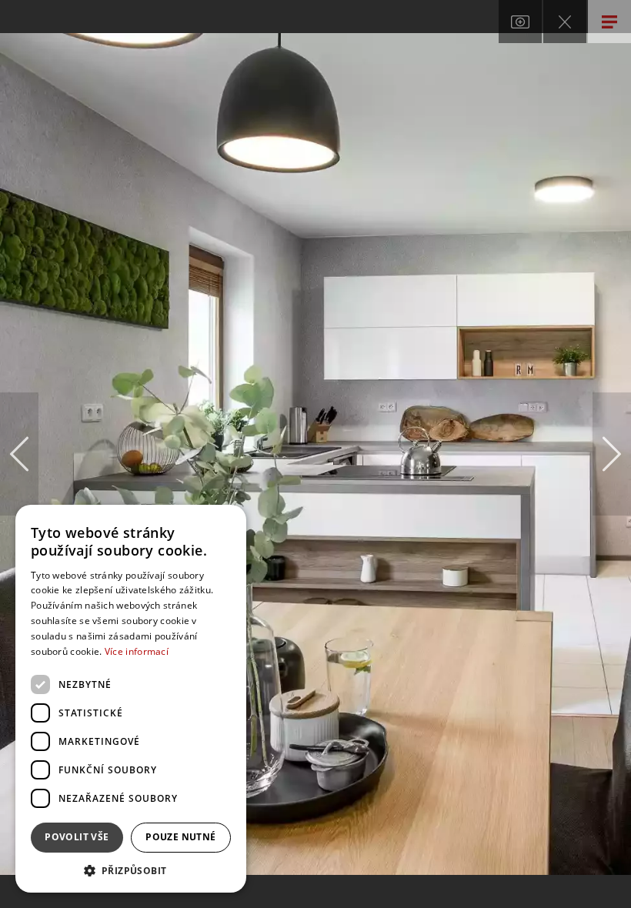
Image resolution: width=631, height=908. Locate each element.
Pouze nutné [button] (180, 836)
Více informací (137, 651)
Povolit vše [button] (77, 836)
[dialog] (130, 699)
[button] (131, 870)
